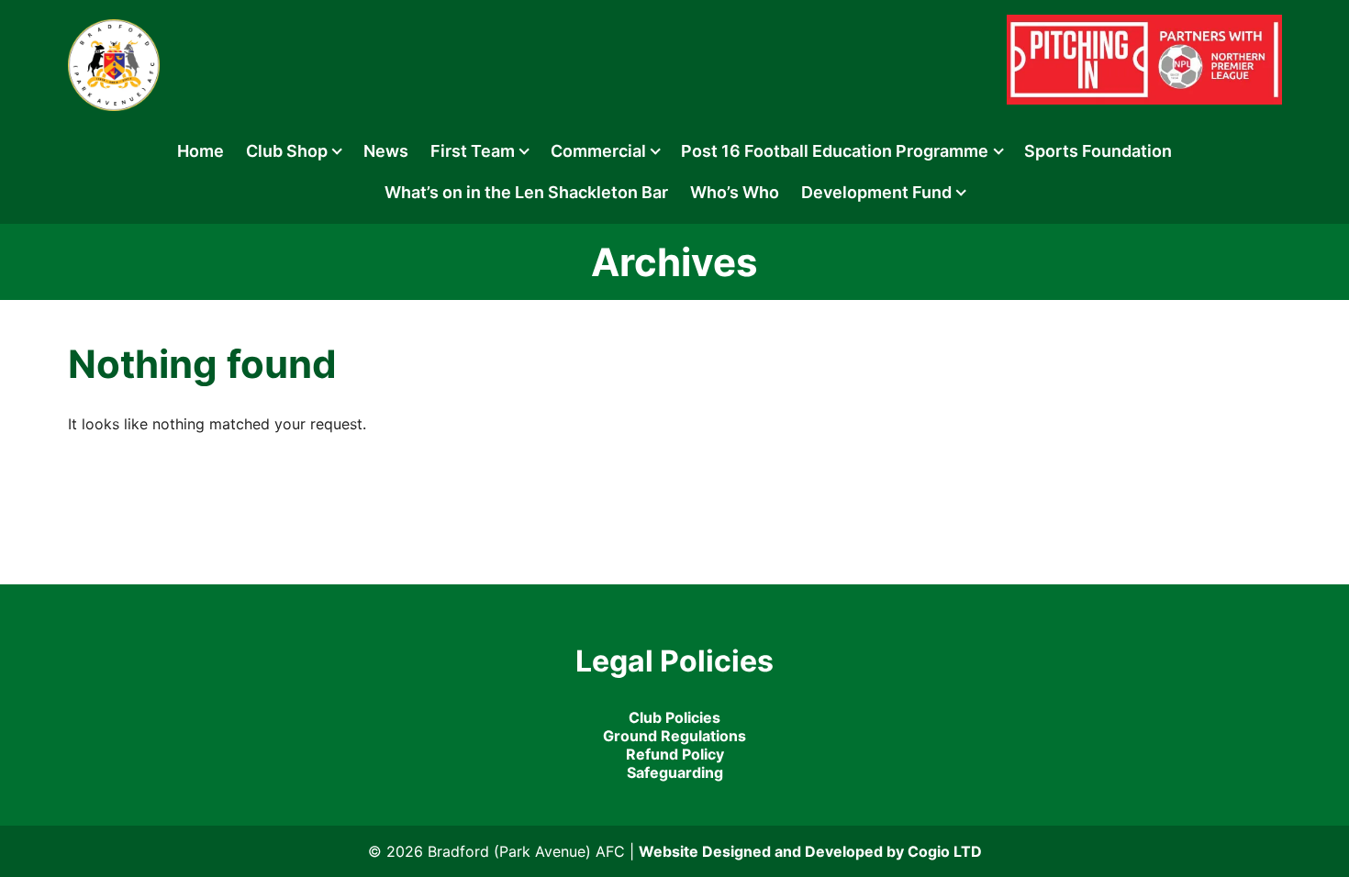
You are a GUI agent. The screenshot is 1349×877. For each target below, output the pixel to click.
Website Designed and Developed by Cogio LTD (810, 851)
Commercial (598, 151)
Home (200, 151)
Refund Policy (675, 754)
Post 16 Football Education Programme (834, 151)
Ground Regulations (674, 736)
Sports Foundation (1098, 151)
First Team (472, 151)
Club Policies (674, 717)
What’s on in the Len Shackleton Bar (526, 192)
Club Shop (287, 151)
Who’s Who (734, 192)
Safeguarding (675, 772)
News (385, 151)
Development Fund (876, 192)
